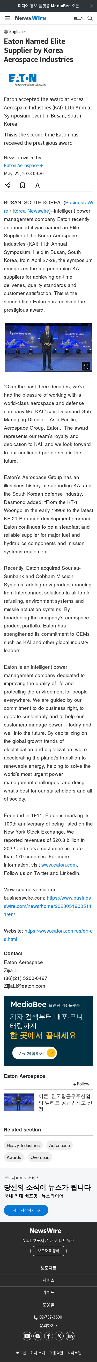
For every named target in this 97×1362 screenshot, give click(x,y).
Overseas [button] (40, 1157)
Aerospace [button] (59, 1145)
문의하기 (48, 1325)
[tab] (48, 1268)
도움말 (48, 1305)
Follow (83, 1083)
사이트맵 (74, 1353)
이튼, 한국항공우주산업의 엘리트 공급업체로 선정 (65, 1102)
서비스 (48, 1280)
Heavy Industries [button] (23, 1145)
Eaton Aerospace (23, 165)
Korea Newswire (31, 210)
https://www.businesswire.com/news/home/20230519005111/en (48, 905)
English (16, 31)
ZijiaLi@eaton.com (24, 985)
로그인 (21, 1353)
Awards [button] (14, 1157)
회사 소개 (37, 1353)
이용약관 (56, 1353)
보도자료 (49, 1268)
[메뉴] (6, 18)
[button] (7, 185)
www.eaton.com (59, 864)
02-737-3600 (50, 1317)
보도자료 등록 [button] (48, 1250)
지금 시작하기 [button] (24, 1210)
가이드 (48, 1292)
